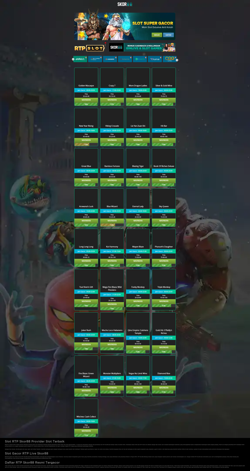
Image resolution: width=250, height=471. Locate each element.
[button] (177, 60)
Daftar (168, 35)
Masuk (157, 35)
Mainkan (86, 100)
